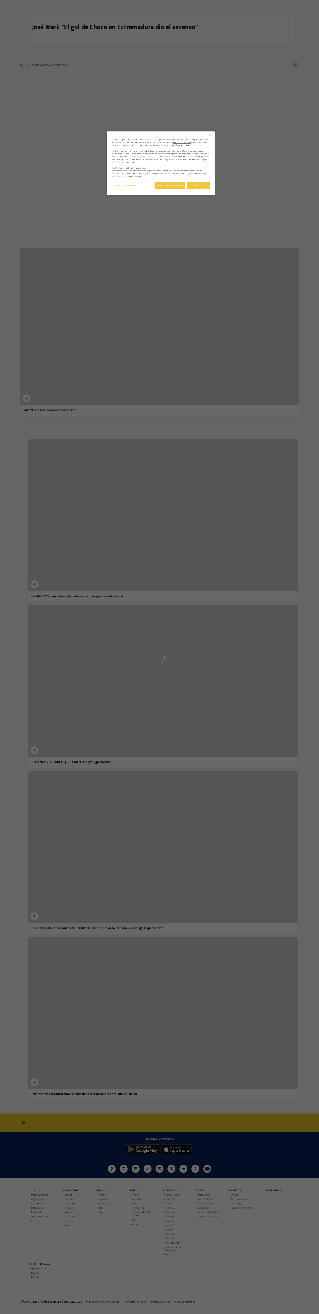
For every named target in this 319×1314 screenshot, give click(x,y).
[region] (161, 163)
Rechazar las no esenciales (170, 185)
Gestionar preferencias (124, 185)
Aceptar (198, 185)
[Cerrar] (210, 135)
